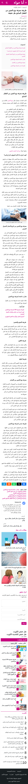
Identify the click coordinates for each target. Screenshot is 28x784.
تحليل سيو (24, 636)
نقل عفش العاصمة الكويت (16, 634)
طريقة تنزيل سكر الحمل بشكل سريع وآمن (15, 518)
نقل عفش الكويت (19, 632)
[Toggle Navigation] (26, 3)
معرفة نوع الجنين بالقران (19, 493)
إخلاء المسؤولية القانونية (21, 774)
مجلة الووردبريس (12, 781)
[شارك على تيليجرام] (4, 484)
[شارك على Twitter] (19, 484)
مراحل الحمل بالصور (14, 151)
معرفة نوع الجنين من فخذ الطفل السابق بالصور (13, 498)
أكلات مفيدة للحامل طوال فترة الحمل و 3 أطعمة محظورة (9, 667)
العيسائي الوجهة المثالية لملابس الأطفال (13, 752)
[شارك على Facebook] (24, 484)
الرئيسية (19, 771)
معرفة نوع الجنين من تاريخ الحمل (17, 495)
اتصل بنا (11, 774)
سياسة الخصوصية (11, 771)
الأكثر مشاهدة (22, 643)
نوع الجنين (10, 100)
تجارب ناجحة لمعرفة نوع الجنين (11, 489)
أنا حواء (19, 3)
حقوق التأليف (4, 774)
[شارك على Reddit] (9, 484)
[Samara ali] (24, 503)
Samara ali (24, 16)
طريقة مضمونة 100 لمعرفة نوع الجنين (14, 309)
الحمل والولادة (17, 7)
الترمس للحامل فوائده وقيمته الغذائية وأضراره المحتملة (10, 694)
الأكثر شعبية (14, 643)
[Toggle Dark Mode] (7, 3)
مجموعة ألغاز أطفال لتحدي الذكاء (15, 738)
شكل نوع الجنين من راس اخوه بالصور (16, 491)
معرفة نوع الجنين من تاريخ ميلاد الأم (16, 496)
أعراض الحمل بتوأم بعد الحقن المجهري (14, 316)
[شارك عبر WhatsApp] (14, 484)
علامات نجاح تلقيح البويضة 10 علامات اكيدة (15, 567)
